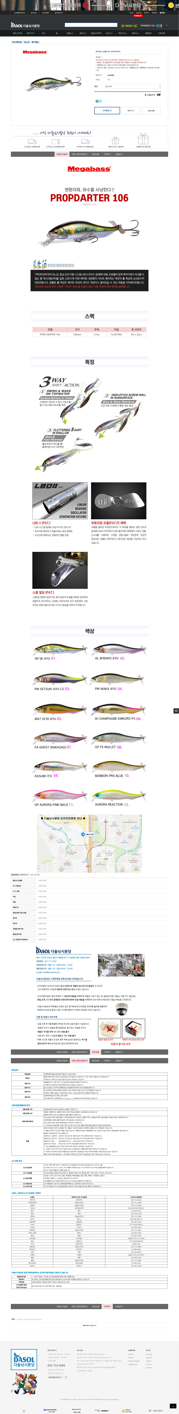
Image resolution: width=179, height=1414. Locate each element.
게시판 (34, 13)
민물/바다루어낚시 (96, 34)
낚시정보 (149, 1364)
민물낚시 (69, 33)
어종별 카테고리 (20, 13)
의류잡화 (161, 33)
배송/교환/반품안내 (80, 154)
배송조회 (149, 1367)
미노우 (27, 42)
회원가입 (138, 13)
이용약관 (131, 1357)
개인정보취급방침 (133, 1361)
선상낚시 (109, 33)
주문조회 (154, 13)
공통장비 (148, 33)
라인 (43, 33)
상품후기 (149, 1361)
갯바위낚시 (122, 33)
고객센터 (46, 13)
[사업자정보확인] (109, 1367)
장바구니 (146, 13)
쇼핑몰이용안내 (133, 1364)
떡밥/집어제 (17, 33)
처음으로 (131, 1354)
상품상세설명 (61, 154)
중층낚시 (83, 33)
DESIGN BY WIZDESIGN (110, 1399)
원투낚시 (135, 33)
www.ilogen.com (68, 1098)
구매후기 (107, 154)
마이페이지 (59, 13)
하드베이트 (17, 42)
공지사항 (149, 1354)
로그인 (132, 13)
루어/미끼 (30, 33)
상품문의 (119, 154)
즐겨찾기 (162, 13)
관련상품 (95, 154)
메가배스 (35, 42)
